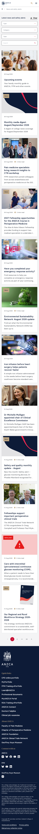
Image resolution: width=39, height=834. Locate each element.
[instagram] (3, 756)
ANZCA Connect (9, 707)
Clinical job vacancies (11, 715)
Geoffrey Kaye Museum (12, 742)
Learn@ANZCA (8, 690)
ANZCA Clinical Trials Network (15, 738)
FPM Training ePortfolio (12, 686)
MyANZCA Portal (9, 698)
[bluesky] (7, 756)
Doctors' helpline (9, 711)
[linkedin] (19, 756)
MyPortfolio (7, 682)
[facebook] (11, 756)
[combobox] (19, 23)
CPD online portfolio (10, 678)
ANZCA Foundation (10, 734)
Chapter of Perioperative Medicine (16, 730)
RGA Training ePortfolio (12, 703)
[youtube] (15, 756)
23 (27, 639)
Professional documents (12, 694)
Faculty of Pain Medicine (12, 726)
